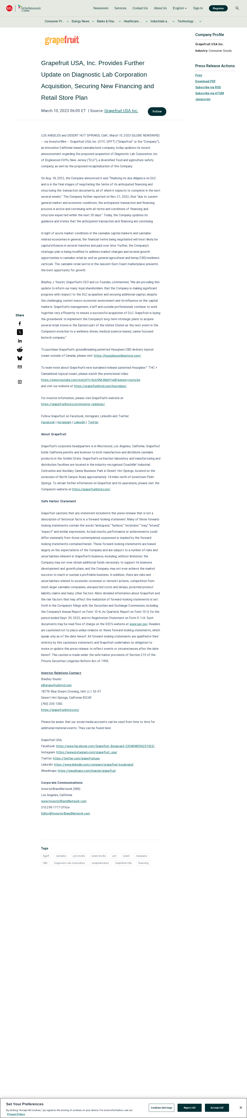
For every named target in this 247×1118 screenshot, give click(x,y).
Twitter (93, 422)
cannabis (61, 855)
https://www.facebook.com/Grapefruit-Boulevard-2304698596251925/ (105, 746)
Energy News (80, 21)
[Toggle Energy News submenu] (93, 21)
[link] (100, 8)
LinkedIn (79, 422)
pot (114, 855)
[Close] (241, 1107)
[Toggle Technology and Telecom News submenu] (200, 21)
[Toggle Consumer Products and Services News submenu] (68, 21)
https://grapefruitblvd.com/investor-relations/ (73, 404)
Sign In (198, 8)
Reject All (189, 1107)
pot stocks (79, 855)
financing (143, 863)
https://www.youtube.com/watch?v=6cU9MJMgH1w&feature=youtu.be (90, 380)
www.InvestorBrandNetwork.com (63, 801)
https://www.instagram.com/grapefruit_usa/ (86, 752)
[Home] (23, 8)
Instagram (64, 422)
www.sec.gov (138, 624)
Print (198, 75)
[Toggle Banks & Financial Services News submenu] (120, 21)
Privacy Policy (16, 1114)
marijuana (141, 855)
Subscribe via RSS (208, 87)
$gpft (46, 855)
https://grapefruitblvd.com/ (91, 489)
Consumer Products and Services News (54, 21)
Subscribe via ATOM (209, 93)
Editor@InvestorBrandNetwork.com (65, 813)
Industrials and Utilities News (160, 21)
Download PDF (205, 81)
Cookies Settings (161, 1107)
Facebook (48, 422)
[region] (123, 1108)
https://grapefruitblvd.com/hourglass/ (100, 386)
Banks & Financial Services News (106, 21)
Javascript (203, 99)
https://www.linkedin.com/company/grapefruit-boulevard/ (94, 764)
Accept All (217, 1107)
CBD (45, 863)
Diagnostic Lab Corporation (69, 863)
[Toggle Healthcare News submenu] (147, 21)
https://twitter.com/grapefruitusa (76, 758)
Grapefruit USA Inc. (121, 110)
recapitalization (100, 863)
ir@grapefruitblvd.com (56, 685)
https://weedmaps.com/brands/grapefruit (87, 771)
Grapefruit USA (123, 863)
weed (126, 855)
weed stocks (98, 855)
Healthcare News (133, 21)
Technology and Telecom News (187, 21)
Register (218, 8)
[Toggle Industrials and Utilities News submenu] (173, 21)
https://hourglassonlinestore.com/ (117, 356)
